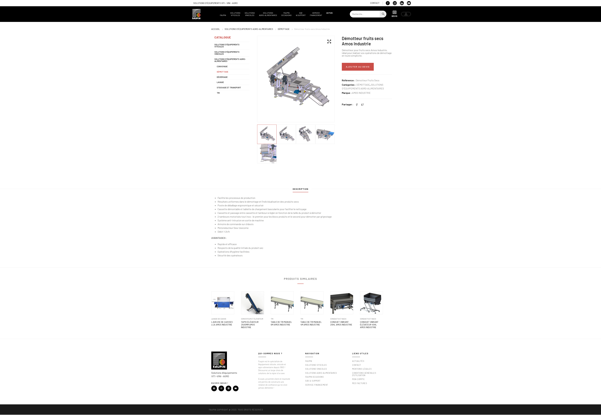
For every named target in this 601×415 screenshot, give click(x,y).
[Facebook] (357, 104)
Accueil (215, 29)
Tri (218, 93)
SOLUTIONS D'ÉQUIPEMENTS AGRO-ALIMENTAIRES (249, 29)
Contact (375, 3)
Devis (394, 16)
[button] (329, 41)
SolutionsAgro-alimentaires (268, 14)
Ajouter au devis (358, 66)
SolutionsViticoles (235, 14)
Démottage (284, 29)
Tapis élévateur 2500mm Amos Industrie (250, 325)
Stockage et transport (229, 87)
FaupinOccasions (286, 14)
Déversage (222, 77)
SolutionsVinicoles (250, 14)
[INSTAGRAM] (221, 388)
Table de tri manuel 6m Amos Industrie (281, 323)
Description (300, 189)
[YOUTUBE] (236, 388)
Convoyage (222, 66)
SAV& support (301, 14)
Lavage (220, 82)
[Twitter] (362, 104)
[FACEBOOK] (214, 388)
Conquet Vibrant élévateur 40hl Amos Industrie (369, 325)
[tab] (300, 189)
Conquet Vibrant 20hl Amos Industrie (341, 323)
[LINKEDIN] (228, 388)
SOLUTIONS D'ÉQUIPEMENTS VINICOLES (226, 53)
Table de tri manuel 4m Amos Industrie (311, 323)
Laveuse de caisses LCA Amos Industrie (222, 323)
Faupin (223, 15)
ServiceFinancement (316, 14)
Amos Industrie (361, 92)
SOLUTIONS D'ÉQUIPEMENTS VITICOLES (226, 45)
